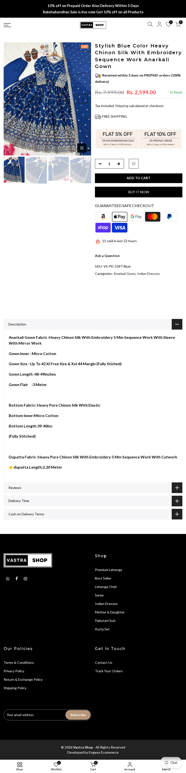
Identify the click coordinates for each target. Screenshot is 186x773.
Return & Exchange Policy (23, 679)
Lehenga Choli (105, 587)
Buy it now (138, 192)
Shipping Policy (15, 688)
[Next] (83, 99)
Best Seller (103, 578)
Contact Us (103, 662)
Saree (99, 595)
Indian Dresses (148, 273)
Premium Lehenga (108, 570)
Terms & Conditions (19, 662)
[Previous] (12, 99)
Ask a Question (107, 256)
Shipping (121, 106)
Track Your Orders (109, 671)
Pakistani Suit (105, 620)
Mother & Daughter (110, 612)
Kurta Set (102, 629)
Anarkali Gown (125, 273)
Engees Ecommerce (104, 752)
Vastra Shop (83, 747)
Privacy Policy (14, 671)
